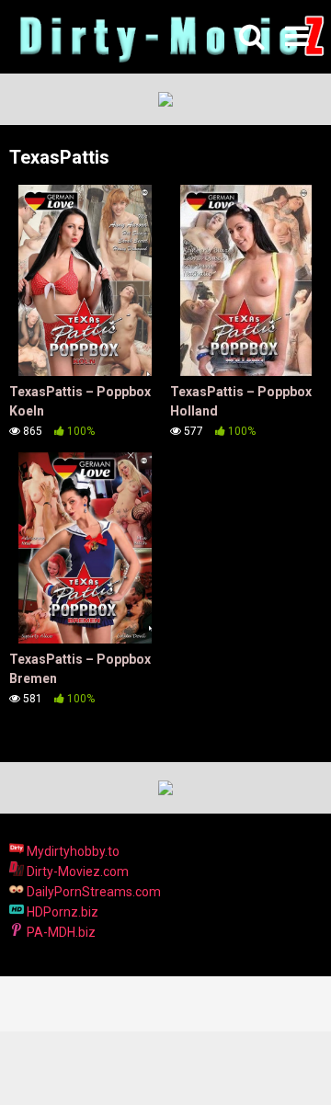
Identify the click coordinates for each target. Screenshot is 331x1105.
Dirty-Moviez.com (76, 871)
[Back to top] (297, 1068)
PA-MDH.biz (60, 932)
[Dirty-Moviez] (170, 37)
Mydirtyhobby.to (72, 851)
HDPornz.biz (61, 912)
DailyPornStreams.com (92, 891)
